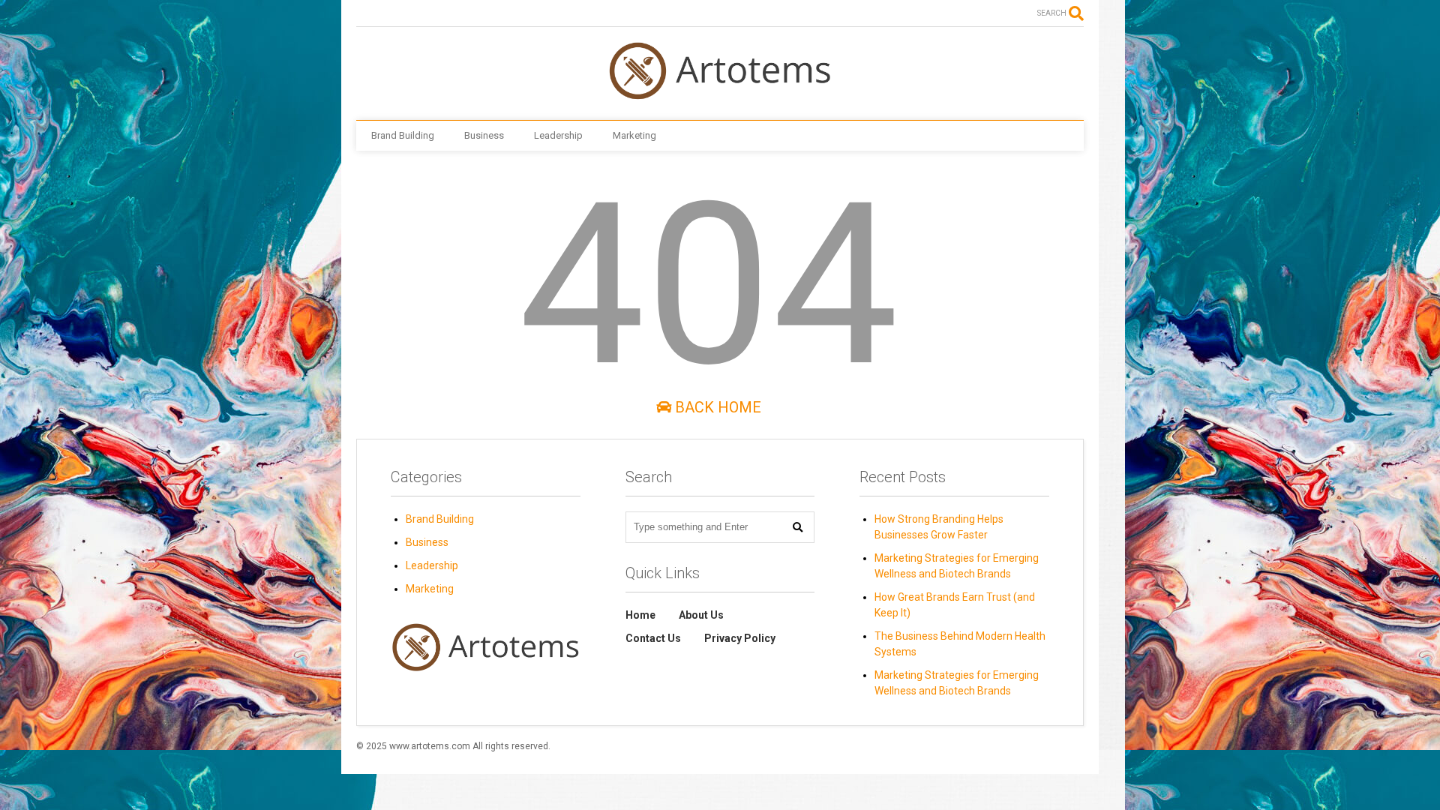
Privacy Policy (740, 638)
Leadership (558, 135)
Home (641, 615)
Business (484, 135)
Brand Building (402, 135)
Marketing (634, 135)
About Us (701, 615)
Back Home (716, 407)
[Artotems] (720, 93)
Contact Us (653, 638)
